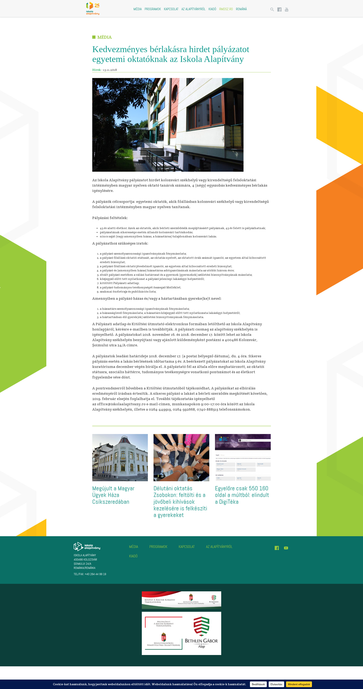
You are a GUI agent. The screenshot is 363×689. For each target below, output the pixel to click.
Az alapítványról (194, 9)
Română (241, 9)
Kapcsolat (171, 9)
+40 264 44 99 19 (95, 574)
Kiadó (212, 9)
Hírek (96, 70)
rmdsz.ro (226, 9)
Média (137, 9)
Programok (153, 9)
